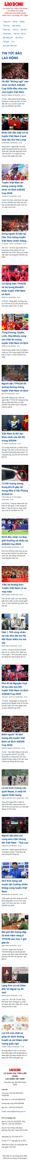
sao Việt (9, 352)
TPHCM (5, 301)
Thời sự (15, 30)
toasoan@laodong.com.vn (16, 1111)
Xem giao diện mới (10, 46)
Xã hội (15, 22)
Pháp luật (6, 30)
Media (22, 22)
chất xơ (16, 1051)
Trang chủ (6, 22)
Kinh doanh (16, 26)
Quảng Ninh (6, 147)
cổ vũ (13, 154)
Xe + (13, 42)
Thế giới (6, 42)
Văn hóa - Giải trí (20, 34)
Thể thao (6, 26)
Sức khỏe (18, 38)
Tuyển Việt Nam (7, 200)
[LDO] (15, 71)
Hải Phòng (5, 503)
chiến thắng (16, 252)
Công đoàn (7, 34)
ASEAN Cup (15, 754)
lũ (5, 807)
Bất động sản (8, 38)
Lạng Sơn (5, 999)
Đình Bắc (5, 551)
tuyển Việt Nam (16, 599)
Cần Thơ (5, 248)
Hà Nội (4, 99)
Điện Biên (5, 850)
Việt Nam (10, 450)
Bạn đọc (24, 30)
